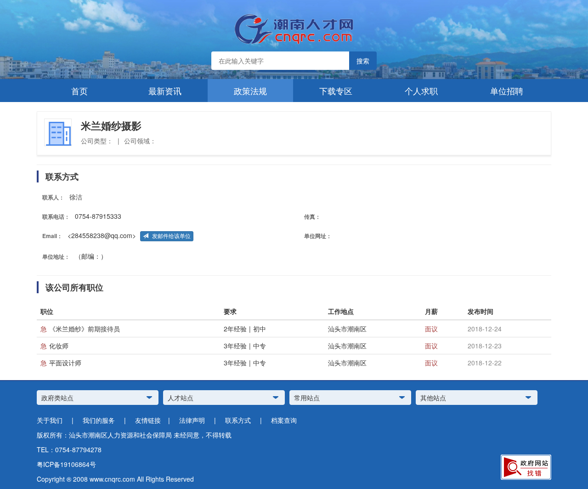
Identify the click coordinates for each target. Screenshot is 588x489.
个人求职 (421, 91)
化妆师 (58, 345)
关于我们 (49, 420)
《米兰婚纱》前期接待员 (84, 328)
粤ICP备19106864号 (66, 464)
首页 (79, 91)
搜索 (362, 60)
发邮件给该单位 (171, 236)
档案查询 (284, 420)
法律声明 (192, 420)
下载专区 (335, 91)
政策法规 (250, 91)
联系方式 (238, 420)
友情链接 (148, 420)
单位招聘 (506, 91)
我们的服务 (99, 420)
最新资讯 (164, 91)
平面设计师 (65, 362)
